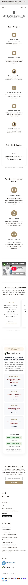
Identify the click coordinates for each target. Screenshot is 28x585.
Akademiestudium (6, 527)
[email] (2, 497)
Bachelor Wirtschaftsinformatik (9, 534)
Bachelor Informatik (6, 529)
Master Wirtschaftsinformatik (9, 545)
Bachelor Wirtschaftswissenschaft (10, 537)
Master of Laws (5, 539)
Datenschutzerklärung (7, 508)
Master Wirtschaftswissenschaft (9, 547)
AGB (3, 506)
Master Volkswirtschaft (7, 542)
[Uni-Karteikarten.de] (14, 14)
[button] (14, 157)
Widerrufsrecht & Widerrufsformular (10, 511)
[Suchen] (5, 7)
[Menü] (2, 7)
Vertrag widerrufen (7, 516)
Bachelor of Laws (6, 532)
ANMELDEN (14, 482)
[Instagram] (8, 497)
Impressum (4, 513)
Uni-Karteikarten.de (9, 573)
